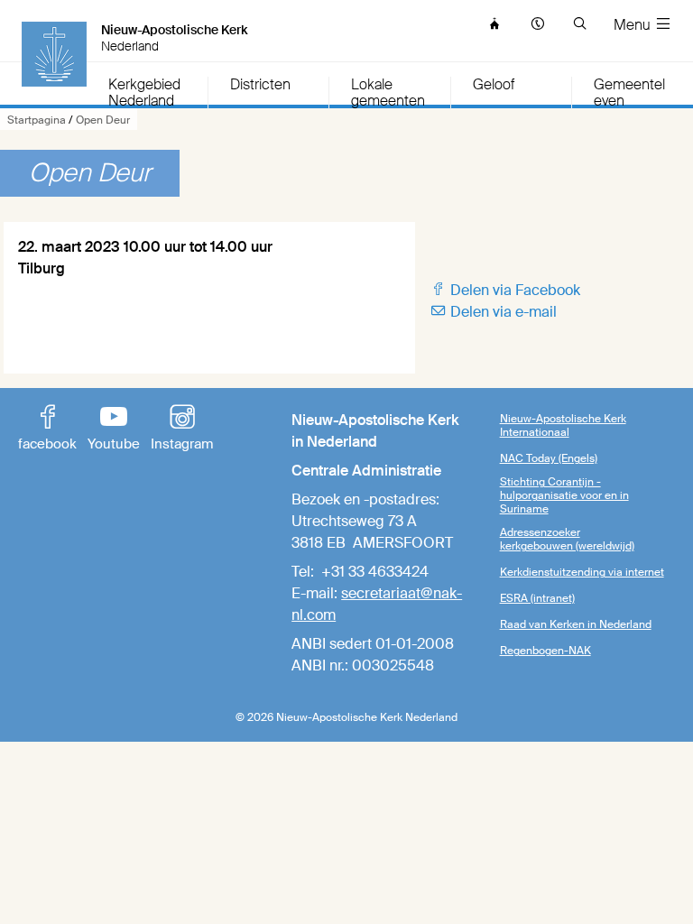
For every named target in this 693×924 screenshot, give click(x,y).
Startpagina (36, 120)
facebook (47, 429)
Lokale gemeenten (388, 93)
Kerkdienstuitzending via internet (582, 572)
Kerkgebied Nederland (144, 93)
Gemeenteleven (629, 93)
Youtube (114, 429)
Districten (260, 85)
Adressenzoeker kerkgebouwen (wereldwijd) (567, 539)
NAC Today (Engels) (548, 458)
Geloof (493, 85)
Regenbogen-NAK (545, 650)
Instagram (182, 429)
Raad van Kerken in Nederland (575, 624)
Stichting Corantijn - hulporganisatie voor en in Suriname (564, 495)
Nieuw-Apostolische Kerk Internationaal (563, 425)
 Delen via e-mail (493, 311)
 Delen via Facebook (505, 290)
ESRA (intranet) (537, 598)
